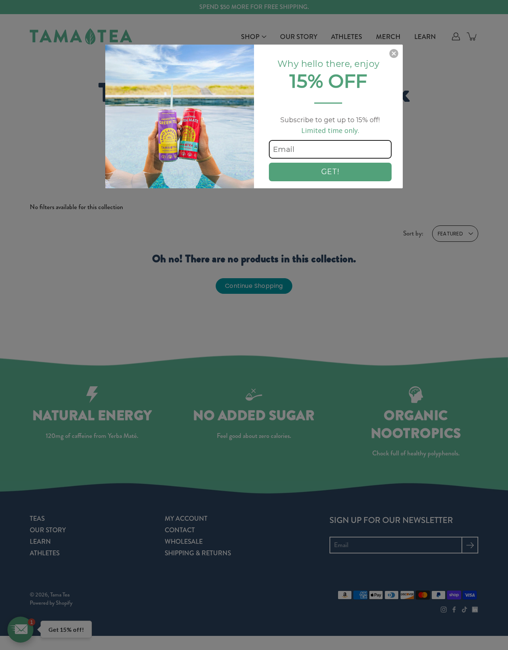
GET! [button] (330, 171)
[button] (393, 53)
